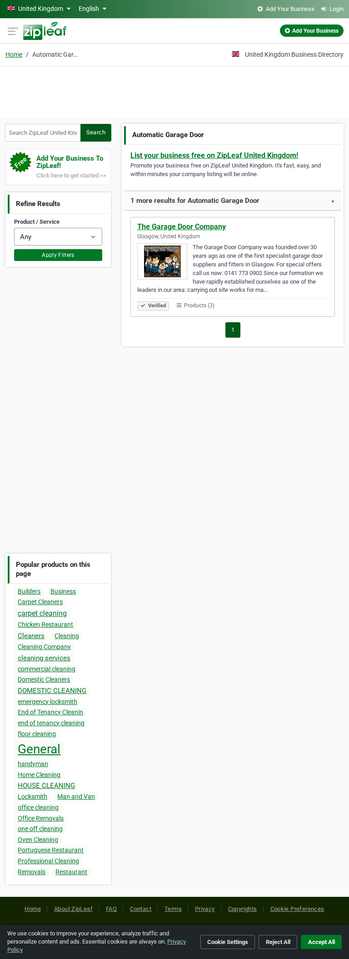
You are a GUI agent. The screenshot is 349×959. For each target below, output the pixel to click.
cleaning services (44, 658)
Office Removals (41, 818)
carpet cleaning (42, 613)
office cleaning (38, 807)
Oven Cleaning (38, 839)
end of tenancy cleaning (51, 723)
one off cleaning (40, 828)
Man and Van (76, 796)
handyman (33, 763)
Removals (31, 871)
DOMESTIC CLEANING (52, 691)
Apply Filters (58, 255)
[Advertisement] (174, 90)
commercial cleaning (46, 669)
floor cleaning (37, 734)
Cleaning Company (44, 646)
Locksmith (32, 796)
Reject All (278, 942)
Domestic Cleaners (44, 679)
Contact (140, 908)
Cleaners (31, 636)
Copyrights (242, 908)
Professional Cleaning (48, 861)
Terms (173, 908)
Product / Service (37, 221)
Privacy (205, 908)
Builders (29, 591)
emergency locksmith (47, 701)
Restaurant (71, 871)
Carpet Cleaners (40, 601)
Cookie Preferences (297, 908)
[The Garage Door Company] (165, 262)
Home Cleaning (39, 774)
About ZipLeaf (73, 908)
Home (13, 54)
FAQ (111, 908)
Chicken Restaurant (45, 624)
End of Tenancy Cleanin (50, 712)
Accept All (321, 942)
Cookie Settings (227, 942)
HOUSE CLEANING (46, 786)
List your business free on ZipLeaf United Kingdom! (214, 155)
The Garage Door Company (181, 226)
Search (95, 132)
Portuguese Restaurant (51, 850)
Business (63, 591)
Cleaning (67, 635)
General (39, 749)
